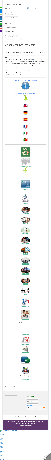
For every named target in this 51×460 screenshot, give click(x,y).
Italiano (25, 135)
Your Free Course (25, 306)
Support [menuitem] (1, 444)
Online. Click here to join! (12, 27)
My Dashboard (25, 189)
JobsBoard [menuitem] (2, 456)
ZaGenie (13, 421)
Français (25, 128)
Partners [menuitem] (1, 437)
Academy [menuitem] (2, 459)
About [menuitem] (1, 433)
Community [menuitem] (2, 454)
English (13, 71)
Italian (28, 71)
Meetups (9, 35)
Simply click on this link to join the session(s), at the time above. (20, 69)
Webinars (25, 294)
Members (14, 38)
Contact (36, 416)
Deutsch (25, 114)
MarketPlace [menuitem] (2, 450)
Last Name (29, 400)
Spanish (21, 71)
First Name (29, 397)
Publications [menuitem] (2, 438)
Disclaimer (28, 418)
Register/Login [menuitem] (3, 446)
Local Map (25, 233)
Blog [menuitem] (1, 439)
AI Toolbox (25, 203)
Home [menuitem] (1, 431)
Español (25, 121)
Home (8, 416)
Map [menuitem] (1, 452)
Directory (25, 223)
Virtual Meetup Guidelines (39, 59)
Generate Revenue (25, 352)
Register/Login (13, 416)
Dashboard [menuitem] (2, 448)
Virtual (21, 38)
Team (23, 416)
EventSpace (25, 274)
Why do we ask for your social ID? (10, 386)
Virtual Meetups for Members (14, 36)
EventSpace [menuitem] (2, 458)
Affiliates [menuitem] (1, 435)
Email (28, 402)
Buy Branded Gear (25, 319)
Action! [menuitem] (1, 447)
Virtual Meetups (15, 35)
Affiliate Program (25, 344)
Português (25, 142)
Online (17, 38)
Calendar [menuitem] (2, 440)
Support (41, 416)
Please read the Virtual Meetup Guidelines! (25, 80)
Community (25, 243)
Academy (25, 284)
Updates (32, 416)
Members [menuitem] (2, 434)
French (25, 71)
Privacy (23, 418)
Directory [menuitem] (2, 451)
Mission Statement (25, 334)
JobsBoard (25, 264)
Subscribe (29, 405)
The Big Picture (26, 379)
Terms (19, 418)
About (19, 416)
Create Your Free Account (25, 166)
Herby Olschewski (28, 425)
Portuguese (33, 71)
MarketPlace (25, 213)
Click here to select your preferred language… (25, 93)
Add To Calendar (12, 17)
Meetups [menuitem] (1, 455)
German (17, 71)
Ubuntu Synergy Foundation (29, 423)
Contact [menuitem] (1, 443)
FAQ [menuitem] (1, 442)
